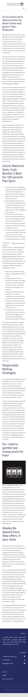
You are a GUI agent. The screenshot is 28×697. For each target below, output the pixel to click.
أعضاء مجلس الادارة (7, 679)
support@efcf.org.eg (7, 663)
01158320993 (6, 660)
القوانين (4, 675)
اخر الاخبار (4, 672)
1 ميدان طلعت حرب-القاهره (9, 656)
